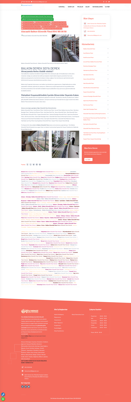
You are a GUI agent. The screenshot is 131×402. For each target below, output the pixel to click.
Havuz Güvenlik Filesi (89, 79)
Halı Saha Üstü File (88, 74)
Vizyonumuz (57, 320)
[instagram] (106, 2)
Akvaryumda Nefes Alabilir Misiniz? (31, 26)
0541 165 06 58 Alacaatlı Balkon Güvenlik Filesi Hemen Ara (38, 16)
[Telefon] (3, 394)
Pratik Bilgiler (57, 328)
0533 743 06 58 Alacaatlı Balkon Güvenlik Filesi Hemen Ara (38, 19)
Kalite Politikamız (59, 314)
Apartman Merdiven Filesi (90, 100)
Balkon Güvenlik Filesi (28, 22)
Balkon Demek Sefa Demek (48, 26)
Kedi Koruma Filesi (88, 57)
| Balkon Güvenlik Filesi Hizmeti (31, 231)
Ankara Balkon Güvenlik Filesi (43, 22)
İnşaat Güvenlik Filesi (89, 92)
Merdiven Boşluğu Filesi (89, 66)
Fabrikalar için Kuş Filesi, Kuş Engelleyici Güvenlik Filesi (94, 133)
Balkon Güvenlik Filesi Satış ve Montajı (32, 28)
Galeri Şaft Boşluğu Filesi (90, 109)
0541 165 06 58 (26, 1)
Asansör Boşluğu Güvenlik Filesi (92, 96)
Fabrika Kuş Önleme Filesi (90, 70)
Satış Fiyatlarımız (59, 331)
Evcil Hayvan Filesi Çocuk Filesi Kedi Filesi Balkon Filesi (94, 118)
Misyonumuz (57, 317)
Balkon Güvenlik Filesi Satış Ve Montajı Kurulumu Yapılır (36, 24)
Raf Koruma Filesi (88, 105)
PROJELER (80, 6)
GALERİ (87, 6)
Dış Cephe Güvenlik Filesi (90, 124)
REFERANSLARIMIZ (98, 6)
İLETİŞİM (107, 6)
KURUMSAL (62, 6)
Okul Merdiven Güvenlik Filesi (91, 87)
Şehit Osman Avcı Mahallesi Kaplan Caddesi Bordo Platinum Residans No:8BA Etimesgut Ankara (36, 376)
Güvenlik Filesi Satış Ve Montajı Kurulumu (94, 113)
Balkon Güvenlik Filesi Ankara (59, 22)
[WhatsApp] (3, 399)
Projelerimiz (57, 325)
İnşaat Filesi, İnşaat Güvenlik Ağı (92, 139)
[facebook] (103, 2)
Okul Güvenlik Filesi (88, 83)
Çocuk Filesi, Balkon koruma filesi (92, 61)
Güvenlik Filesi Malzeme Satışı (91, 128)
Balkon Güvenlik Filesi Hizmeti (59, 24)
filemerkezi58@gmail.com (40, 1)
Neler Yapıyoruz (58, 322)
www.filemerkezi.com (78, 314)
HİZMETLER (71, 6)
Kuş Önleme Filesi (88, 53)
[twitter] (109, 2)
